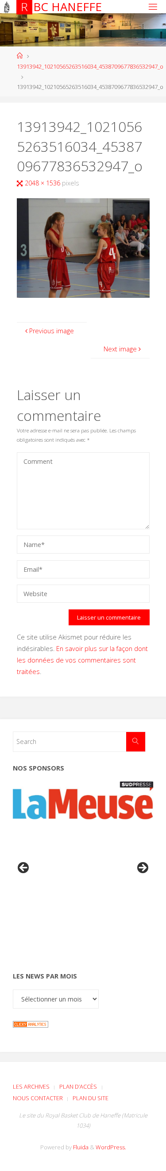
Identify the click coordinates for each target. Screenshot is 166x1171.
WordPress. (111, 1147)
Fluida (80, 1147)
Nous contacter (38, 1098)
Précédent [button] (24, 868)
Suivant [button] (142, 868)
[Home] (20, 56)
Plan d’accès (78, 1086)
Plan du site (90, 1098)
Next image (120, 349)
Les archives (31, 1086)
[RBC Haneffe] (7, 6)
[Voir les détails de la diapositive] (83, 800)
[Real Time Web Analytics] (30, 1023)
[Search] (135, 741)
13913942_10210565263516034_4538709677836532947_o (90, 66)
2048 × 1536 (43, 183)
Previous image (51, 331)
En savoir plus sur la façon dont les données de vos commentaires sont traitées (82, 660)
